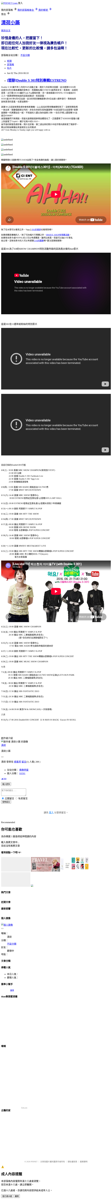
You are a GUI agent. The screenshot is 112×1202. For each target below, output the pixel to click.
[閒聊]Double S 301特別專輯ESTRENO (36, 80)
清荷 (3, 745)
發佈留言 (6, 802)
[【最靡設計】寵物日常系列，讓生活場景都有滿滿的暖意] (15, 886)
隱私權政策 (72, 1162)
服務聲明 (84, 1162)
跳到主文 (5, 30)
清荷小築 (10, 22)
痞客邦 (17, 762)
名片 (9, 68)
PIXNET (34, 1162)
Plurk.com (24, 1107)
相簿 (9, 61)
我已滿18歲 (7, 1196)
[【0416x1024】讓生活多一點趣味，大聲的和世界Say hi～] (75, 871)
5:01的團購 (39, 241)
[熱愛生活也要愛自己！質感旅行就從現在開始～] (45, 871)
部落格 (10, 64)
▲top (3, 778)
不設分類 (25, 55)
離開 (17, 1196)
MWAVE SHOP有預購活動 (57, 235)
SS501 (22, 773)
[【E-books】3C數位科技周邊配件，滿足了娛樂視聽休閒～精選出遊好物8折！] (15, 871)
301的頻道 (36, 230)
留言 (24, 762)
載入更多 (6, 784)
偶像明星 (24, 770)
